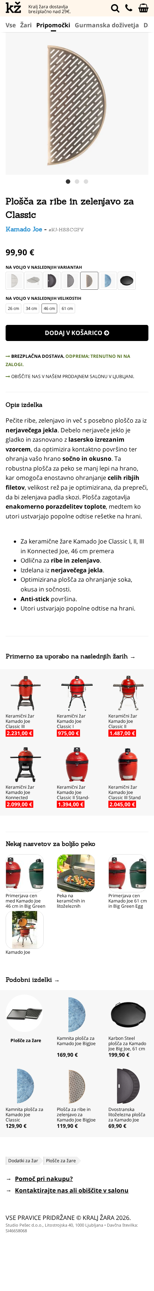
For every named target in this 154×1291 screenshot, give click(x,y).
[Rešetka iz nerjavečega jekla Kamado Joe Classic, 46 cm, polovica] (15, 281)
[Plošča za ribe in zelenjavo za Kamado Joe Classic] (89, 281)
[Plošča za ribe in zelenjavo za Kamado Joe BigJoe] (77, 1085)
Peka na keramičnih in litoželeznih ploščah (71, 903)
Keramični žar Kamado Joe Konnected (20, 792)
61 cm (67, 308)
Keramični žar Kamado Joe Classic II (122, 721)
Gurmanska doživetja (107, 25)
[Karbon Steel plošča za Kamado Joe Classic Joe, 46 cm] (127, 281)
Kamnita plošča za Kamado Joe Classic (24, 1114)
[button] (142, 103)
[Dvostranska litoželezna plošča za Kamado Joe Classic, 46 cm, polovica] (52, 281)
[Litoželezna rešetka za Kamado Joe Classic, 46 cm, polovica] (71, 281)
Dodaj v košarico (74, 333)
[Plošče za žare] (24, 1012)
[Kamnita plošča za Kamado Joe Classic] (108, 281)
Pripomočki (53, 25)
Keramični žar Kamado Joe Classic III (20, 721)
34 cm (31, 308)
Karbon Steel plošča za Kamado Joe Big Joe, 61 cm (127, 1043)
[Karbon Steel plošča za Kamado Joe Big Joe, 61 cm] (128, 1014)
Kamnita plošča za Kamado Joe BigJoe (76, 1041)
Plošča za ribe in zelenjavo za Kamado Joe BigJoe (76, 1114)
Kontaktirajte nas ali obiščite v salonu (72, 1190)
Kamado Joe (24, 229)
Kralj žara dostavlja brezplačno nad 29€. (49, 9)
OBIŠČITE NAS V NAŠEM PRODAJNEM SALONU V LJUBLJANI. (72, 376)
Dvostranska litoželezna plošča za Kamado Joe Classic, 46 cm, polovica (126, 1119)
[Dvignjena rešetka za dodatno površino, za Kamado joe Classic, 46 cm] (33, 281)
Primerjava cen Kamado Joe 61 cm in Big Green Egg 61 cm (127, 903)
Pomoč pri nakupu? (44, 1179)
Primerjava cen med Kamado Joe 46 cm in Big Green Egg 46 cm (25, 903)
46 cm (49, 308)
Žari (26, 25)
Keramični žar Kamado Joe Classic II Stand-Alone (73, 795)
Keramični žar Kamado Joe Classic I (71, 721)
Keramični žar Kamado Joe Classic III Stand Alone (124, 795)
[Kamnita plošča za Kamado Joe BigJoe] (77, 1014)
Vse (11, 25)
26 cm (13, 308)
